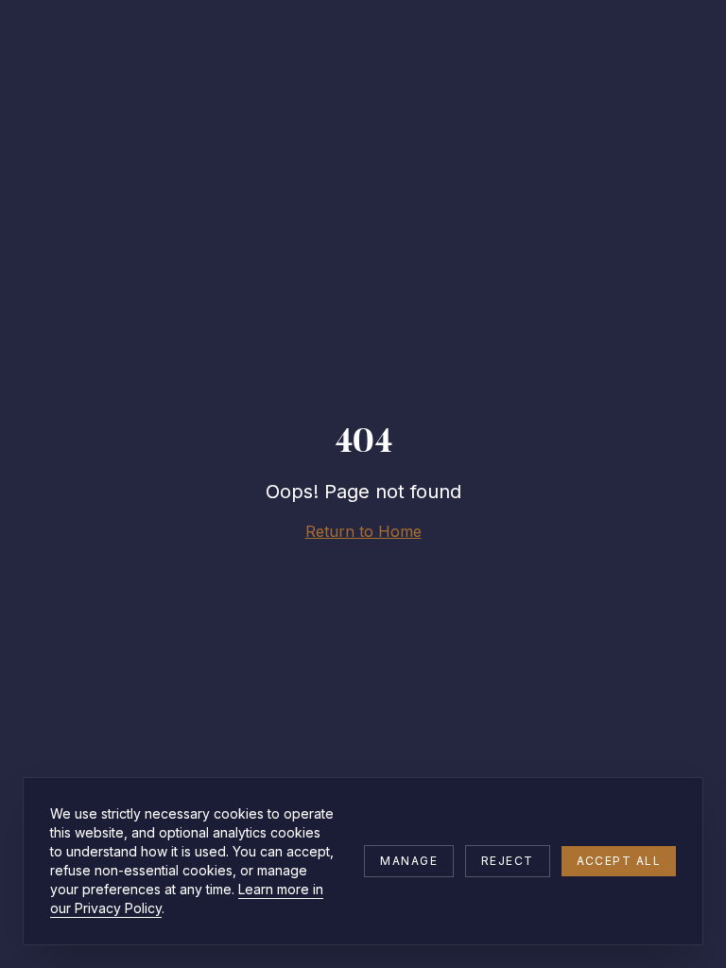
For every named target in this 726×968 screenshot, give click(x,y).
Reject (507, 861)
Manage (409, 861)
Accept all (619, 861)
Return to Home (363, 531)
